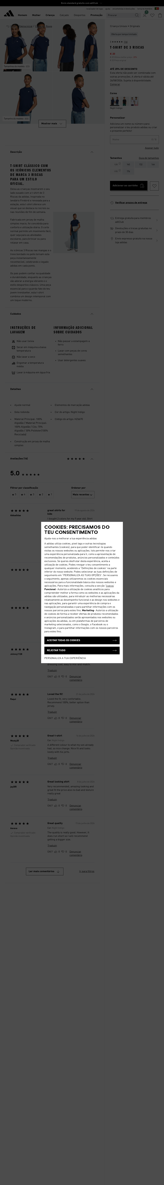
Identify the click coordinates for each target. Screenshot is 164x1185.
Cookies (110, 586)
